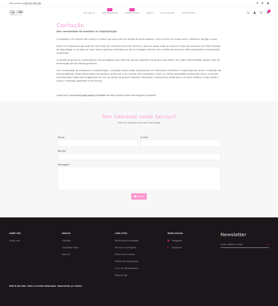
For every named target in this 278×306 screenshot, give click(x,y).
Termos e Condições (125, 247)
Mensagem (64, 164)
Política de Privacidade (126, 240)
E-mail (144, 137)
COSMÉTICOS (132, 11)
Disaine (78, 286)
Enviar (140, 196)
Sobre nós (14, 240)
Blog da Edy (121, 275)
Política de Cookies (125, 254)
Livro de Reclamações (126, 268)
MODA (149, 13)
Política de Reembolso (126, 261)
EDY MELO (89, 13)
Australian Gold (70, 247)
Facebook (177, 247)
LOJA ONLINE (167, 13)
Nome (61, 137)
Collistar (66, 240)
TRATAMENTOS (110, 11)
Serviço (62, 150)
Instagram (177, 240)
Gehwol (66, 254)
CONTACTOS (188, 13)
